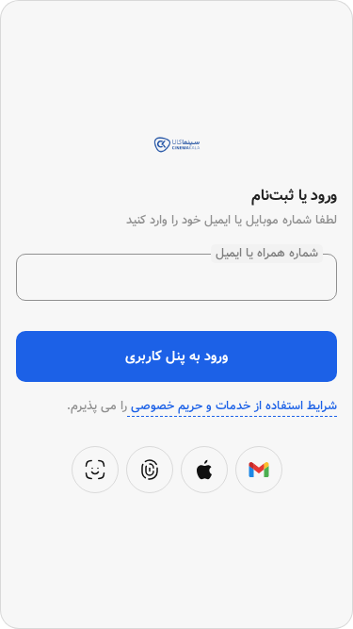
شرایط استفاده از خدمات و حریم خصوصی (232, 406)
